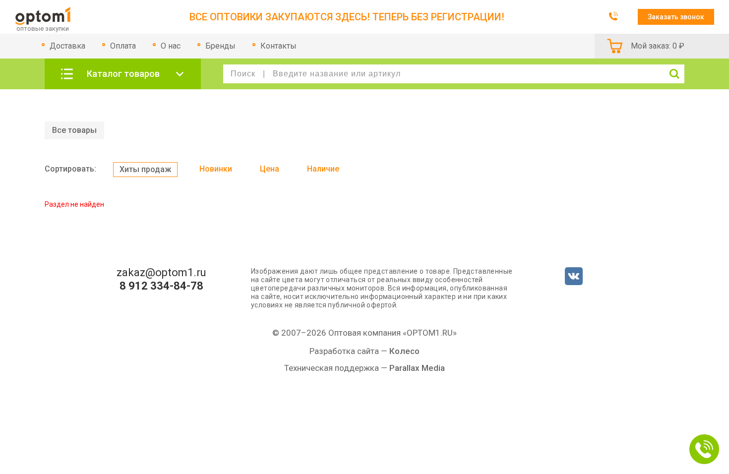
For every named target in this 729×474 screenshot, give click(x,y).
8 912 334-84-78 (161, 286)
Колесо (404, 351)
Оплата (123, 46)
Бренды (220, 46)
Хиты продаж (145, 169)
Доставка (67, 46)
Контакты (278, 46)
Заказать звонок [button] (676, 17)
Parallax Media (417, 368)
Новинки (215, 169)
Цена (269, 169)
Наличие (323, 169)
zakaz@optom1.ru (161, 272)
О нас (171, 46)
